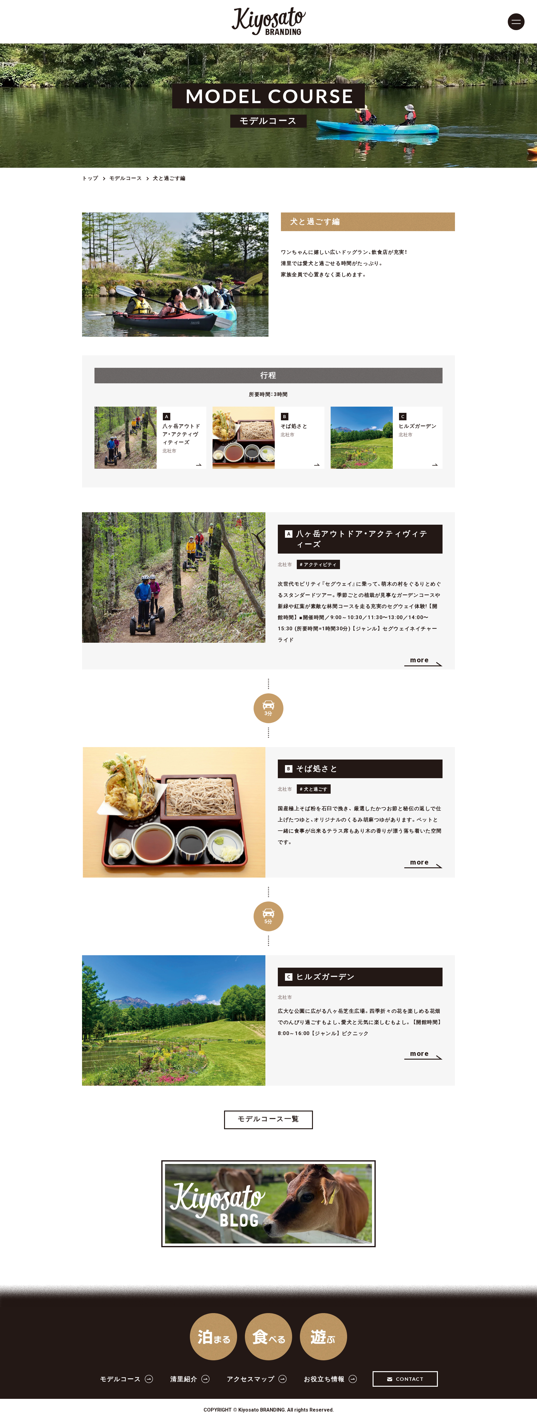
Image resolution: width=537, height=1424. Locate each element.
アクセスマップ (251, 1379)
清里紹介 (184, 1379)
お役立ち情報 (324, 1379)
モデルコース (125, 178)
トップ (90, 178)
